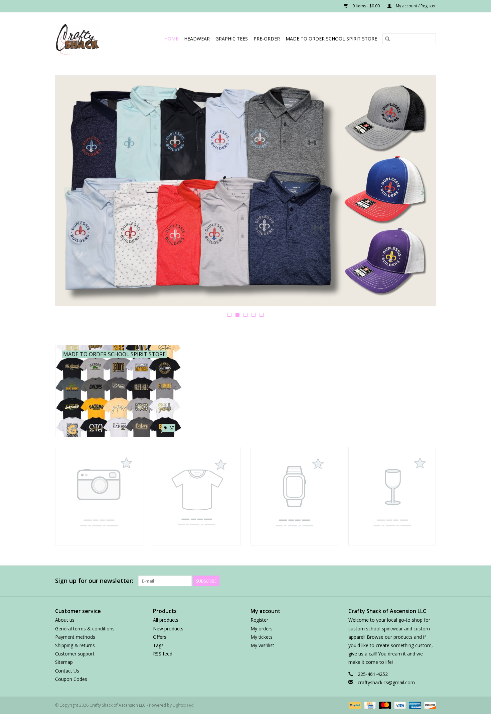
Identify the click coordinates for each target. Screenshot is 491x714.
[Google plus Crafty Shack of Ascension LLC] (382, 581)
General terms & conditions (85, 628)
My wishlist (262, 645)
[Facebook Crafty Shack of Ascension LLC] (358, 581)
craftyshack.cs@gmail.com (386, 682)
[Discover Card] (429, 705)
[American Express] (414, 705)
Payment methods (75, 637)
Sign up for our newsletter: (94, 580)
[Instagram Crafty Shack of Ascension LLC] (430, 581)
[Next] (422, 192)
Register (259, 620)
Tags (158, 645)
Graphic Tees (231, 38)
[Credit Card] (369, 705)
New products (168, 628)
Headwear (197, 38)
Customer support (75, 653)
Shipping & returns (75, 645)
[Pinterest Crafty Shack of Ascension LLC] (394, 581)
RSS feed (162, 653)
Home (171, 38)
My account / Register (415, 6)
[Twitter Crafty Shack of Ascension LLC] (370, 581)
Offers (159, 637)
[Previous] (68, 192)
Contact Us (67, 671)
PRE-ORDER (267, 38)
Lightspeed (183, 705)
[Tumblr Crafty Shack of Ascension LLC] (418, 581)
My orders (262, 628)
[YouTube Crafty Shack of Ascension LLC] (406, 581)
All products (165, 620)
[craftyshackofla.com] (82, 38)
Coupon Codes (71, 679)
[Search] (387, 38)
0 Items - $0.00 (366, 6)
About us (64, 620)
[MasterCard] (384, 705)
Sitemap (64, 662)
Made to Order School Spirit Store (331, 38)
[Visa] (399, 705)
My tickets (262, 637)
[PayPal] (354, 705)
